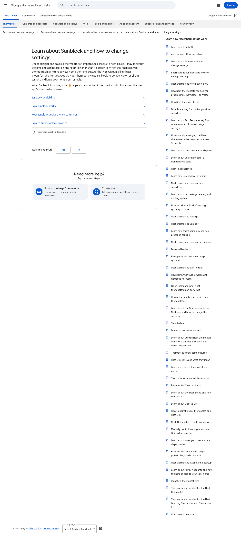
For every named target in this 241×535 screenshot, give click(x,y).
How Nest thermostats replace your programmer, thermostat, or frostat (190, 92)
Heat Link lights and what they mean (190, 359)
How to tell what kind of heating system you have (188, 207)
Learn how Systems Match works (188, 176)
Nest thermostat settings (184, 216)
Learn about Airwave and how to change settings (188, 63)
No (79, 149)
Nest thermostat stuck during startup (191, 462)
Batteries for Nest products (186, 385)
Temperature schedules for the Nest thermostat (190, 490)
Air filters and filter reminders (186, 54)
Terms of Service (51, 528)
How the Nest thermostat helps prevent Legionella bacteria (188, 453)
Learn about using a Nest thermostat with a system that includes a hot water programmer (191, 341)
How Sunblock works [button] (43, 106)
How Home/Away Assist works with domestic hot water (189, 276)
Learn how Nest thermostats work (186, 39)
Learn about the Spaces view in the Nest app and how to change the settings (190, 312)
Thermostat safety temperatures (189, 352)
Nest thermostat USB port (185, 223)
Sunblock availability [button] (43, 97)
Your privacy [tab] (187, 23)
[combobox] (121, 5)
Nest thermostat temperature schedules (187, 185)
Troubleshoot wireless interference (190, 378)
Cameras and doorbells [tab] (34, 23)
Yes (63, 149)
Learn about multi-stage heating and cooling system (191, 196)
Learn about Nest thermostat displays (191, 150)
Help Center (10, 15)
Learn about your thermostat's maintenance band (187, 159)
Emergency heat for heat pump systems (188, 258)
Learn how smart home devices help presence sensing (190, 233)
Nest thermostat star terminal (187, 267)
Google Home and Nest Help (30, 5)
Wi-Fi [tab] (86, 23)
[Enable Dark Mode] (100, 528)
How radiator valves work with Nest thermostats (190, 299)
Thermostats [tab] (10, 23)
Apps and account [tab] (129, 23)
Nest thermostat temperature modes (191, 242)
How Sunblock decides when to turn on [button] (54, 114)
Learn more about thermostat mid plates (189, 369)
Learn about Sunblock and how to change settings (190, 74)
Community (28, 15)
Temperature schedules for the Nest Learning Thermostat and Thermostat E (191, 503)
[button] (6, 5)
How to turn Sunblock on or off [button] (50, 123)
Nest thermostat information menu (189, 83)
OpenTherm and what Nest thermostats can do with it (185, 288)
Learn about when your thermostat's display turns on (190, 442)
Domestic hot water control (186, 330)
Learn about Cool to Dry (184, 403)
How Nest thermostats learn (186, 102)
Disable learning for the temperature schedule (191, 111)
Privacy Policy (35, 528)
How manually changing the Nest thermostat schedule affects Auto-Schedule (190, 139)
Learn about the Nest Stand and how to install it (191, 394)
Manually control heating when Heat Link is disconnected (190, 431)
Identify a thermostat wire (185, 481)
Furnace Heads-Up (181, 249)
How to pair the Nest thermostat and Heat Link (191, 413)
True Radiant (178, 323)
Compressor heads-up (183, 514)
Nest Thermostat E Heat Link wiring (190, 422)
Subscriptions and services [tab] (159, 23)
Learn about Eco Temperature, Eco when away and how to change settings (190, 124)
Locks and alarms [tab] (104, 23)
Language (70, 524)
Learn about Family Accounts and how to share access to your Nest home (191, 471)
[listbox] (79, 529)
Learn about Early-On (182, 47)
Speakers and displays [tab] (65, 23)
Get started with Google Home (56, 15)
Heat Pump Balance (181, 168)
